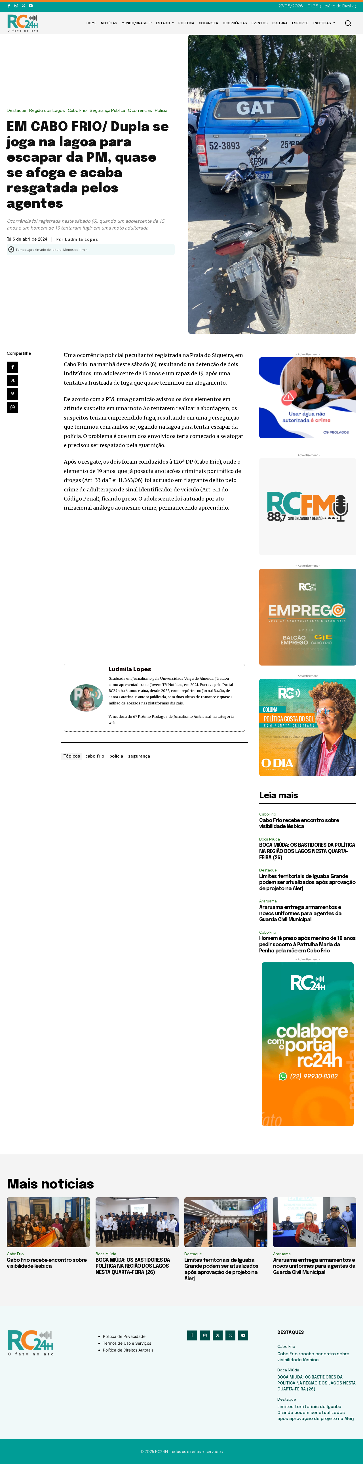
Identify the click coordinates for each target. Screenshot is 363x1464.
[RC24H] (24, 23)
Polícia (161, 111)
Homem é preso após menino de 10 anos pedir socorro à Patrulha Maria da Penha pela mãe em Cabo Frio (307, 944)
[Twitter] (23, 6)
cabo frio (94, 756)
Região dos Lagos (47, 111)
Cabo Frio (77, 111)
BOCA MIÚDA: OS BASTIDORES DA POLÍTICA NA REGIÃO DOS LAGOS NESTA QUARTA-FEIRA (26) (307, 851)
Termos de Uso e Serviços (127, 1343)
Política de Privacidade (124, 1336)
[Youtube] (30, 6)
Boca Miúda (269, 839)
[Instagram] (16, 6)
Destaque (16, 111)
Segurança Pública (107, 111)
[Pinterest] (12, 394)
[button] (348, 23)
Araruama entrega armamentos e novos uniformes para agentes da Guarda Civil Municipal (300, 913)
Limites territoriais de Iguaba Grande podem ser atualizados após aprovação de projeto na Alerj (307, 882)
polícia (116, 756)
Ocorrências (140, 111)
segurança (139, 756)
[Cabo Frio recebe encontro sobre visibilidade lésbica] (48, 1222)
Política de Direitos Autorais (128, 1350)
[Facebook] (9, 6)
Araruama (268, 901)
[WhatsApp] (12, 407)
